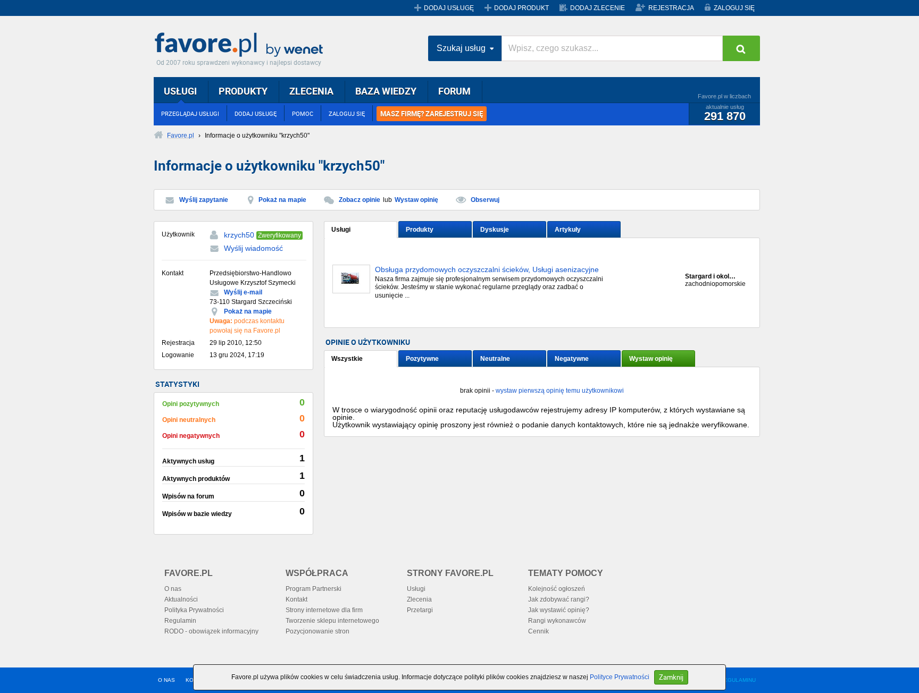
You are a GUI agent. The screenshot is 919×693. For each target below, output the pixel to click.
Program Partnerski (313, 589)
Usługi (340, 229)
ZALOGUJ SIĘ (734, 8)
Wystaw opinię (416, 200)
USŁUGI (180, 90)
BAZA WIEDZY (385, 90)
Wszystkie (347, 358)
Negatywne (572, 358)
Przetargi (420, 610)
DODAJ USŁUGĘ (449, 8)
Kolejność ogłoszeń (556, 589)
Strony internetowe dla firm (324, 610)
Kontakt (296, 599)
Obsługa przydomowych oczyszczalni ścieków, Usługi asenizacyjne (487, 270)
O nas (172, 589)
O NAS (166, 680)
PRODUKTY (243, 90)
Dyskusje (494, 229)
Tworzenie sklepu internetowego (332, 620)
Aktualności (181, 599)
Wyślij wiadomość (253, 248)
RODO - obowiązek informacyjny (211, 631)
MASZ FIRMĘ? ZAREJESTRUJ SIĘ (431, 114)
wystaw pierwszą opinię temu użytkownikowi (560, 390)
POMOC (302, 113)
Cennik (538, 631)
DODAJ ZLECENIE (597, 8)
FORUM (454, 90)
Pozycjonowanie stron (317, 631)
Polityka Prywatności (194, 610)
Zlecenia (419, 599)
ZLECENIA (311, 90)
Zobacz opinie (359, 200)
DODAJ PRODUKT (521, 8)
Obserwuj (485, 200)
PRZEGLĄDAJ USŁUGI (190, 113)
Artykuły (568, 229)
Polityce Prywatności (619, 677)
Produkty (419, 229)
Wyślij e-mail (243, 292)
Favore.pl (241, 45)
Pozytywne (422, 358)
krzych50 (239, 235)
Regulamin (180, 620)
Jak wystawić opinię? (558, 610)
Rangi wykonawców (557, 620)
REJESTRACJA (671, 8)
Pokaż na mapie (282, 200)
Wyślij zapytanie (203, 200)
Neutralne (495, 358)
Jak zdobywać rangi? (558, 599)
